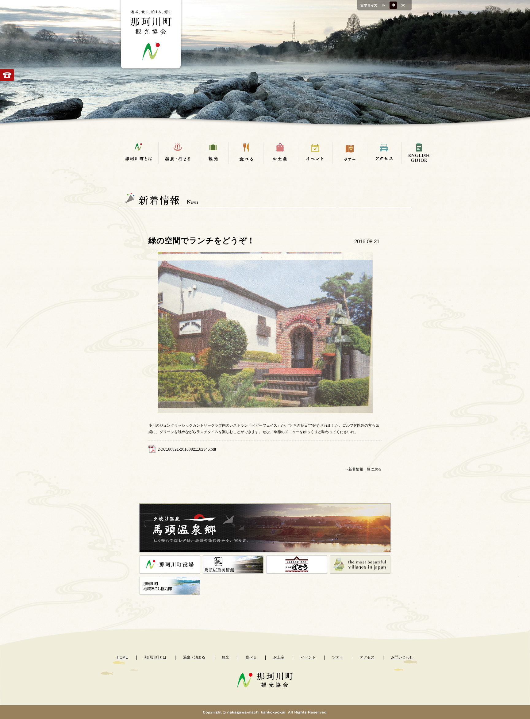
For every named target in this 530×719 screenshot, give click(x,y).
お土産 (278, 657)
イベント (308, 657)
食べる (251, 657)
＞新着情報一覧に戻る (363, 469)
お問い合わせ (402, 657)
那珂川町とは (155, 657)
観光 (225, 657)
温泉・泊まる (194, 657)
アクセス (367, 657)
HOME (122, 657)
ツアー (337, 657)
